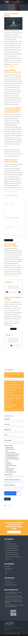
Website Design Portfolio (11, 276)
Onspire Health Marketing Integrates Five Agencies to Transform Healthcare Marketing (14, 601)
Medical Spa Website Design (13, 298)
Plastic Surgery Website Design (11, 160)
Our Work (7, 570)
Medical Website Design (12, 379)
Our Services (8, 541)
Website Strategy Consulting (13, 410)
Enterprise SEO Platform (10, 584)
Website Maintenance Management (11, 406)
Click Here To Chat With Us (14, 532)
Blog (6, 573)
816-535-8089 (16, 2)
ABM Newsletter (9, 568)
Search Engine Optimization (13, 395)
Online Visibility (9, 393)
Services (7, 376)
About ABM (7, 566)
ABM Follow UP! (8, 580)
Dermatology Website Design (13, 387)
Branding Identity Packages (13, 373)
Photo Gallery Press (9, 582)
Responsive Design (10, 390)
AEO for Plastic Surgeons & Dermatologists (12, 399)
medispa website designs (11, 321)
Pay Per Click (8, 402)
